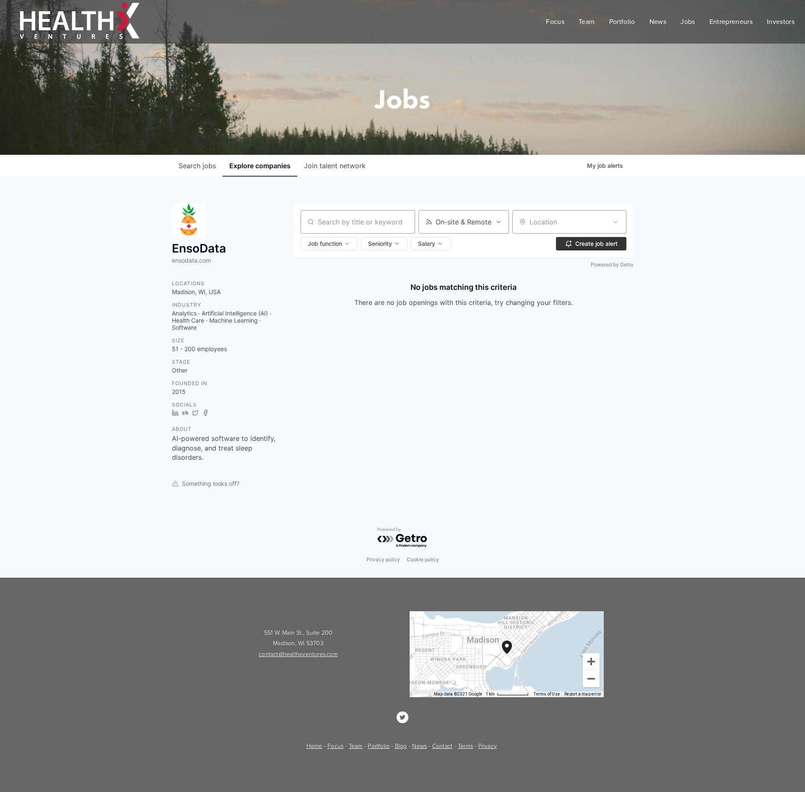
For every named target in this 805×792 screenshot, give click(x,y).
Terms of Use (547, 694)
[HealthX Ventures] (402, 717)
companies (260, 166)
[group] (507, 654)
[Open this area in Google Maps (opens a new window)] (425, 691)
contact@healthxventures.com (298, 654)
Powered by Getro (612, 264)
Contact (442, 746)
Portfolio (379, 746)
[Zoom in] (591, 661)
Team (356, 746)
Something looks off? (210, 483)
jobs (197, 166)
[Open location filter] (615, 222)
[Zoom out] (591, 678)
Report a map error (582, 694)
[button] (329, 243)
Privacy (487, 746)
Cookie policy (423, 559)
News (419, 746)
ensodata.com (191, 260)
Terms (465, 746)
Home (314, 746)
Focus (335, 746)
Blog (401, 746)
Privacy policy (383, 559)
